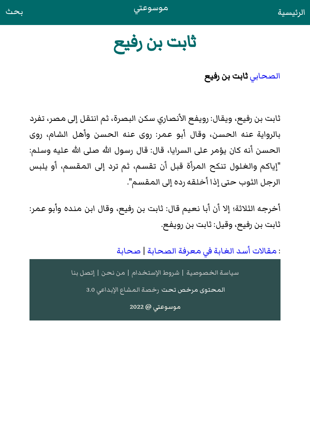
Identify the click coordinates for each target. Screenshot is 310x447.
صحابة (129, 251)
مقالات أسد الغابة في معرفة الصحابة (212, 251)
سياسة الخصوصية (212, 272)
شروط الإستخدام (156, 272)
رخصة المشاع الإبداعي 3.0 (122, 289)
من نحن (113, 272)
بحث (14, 11)
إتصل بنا (83, 272)
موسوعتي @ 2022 (155, 307)
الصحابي (265, 76)
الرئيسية (291, 12)
